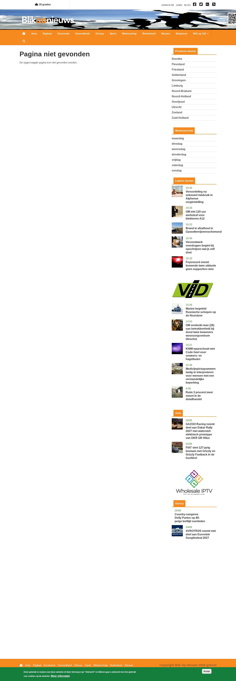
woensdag (178, 149)
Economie (63, 33)
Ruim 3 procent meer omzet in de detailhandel (199, 396)
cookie (179, 5)
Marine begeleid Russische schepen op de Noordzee (201, 312)
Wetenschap (129, 33)
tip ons (187, 5)
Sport (113, 33)
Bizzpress (181, 33)
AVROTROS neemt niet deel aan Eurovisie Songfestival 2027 (201, 534)
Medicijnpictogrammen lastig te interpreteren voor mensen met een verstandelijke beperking (201, 375)
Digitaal (47, 33)
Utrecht (176, 107)
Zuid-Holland (180, 117)
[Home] (48, 20)
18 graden (44, 4)
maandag (178, 138)
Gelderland (179, 74)
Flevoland (178, 64)
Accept (207, 671)
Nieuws (165, 33)
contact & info (167, 5)
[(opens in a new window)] (195, 5)
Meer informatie (60, 675)
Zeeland (177, 112)
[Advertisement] (194, 604)
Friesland (178, 69)
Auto (34, 33)
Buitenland (149, 33)
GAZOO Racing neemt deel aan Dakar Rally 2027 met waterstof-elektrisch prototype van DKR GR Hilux (200, 431)
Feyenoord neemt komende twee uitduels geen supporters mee (201, 265)
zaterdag (177, 165)
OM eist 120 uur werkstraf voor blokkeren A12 (196, 215)
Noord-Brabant (181, 91)
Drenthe (177, 58)
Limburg (177, 85)
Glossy (100, 33)
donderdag (179, 154)
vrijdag (176, 159)
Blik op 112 (200, 33)
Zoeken (24, 41)
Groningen (179, 80)
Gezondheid (82, 33)
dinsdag (177, 143)
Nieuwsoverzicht (24, 33)
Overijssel (178, 101)
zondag (177, 170)
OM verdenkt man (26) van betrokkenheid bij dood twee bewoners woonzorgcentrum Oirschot (200, 332)
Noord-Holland (181, 96)
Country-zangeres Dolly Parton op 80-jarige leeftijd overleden (190, 518)
